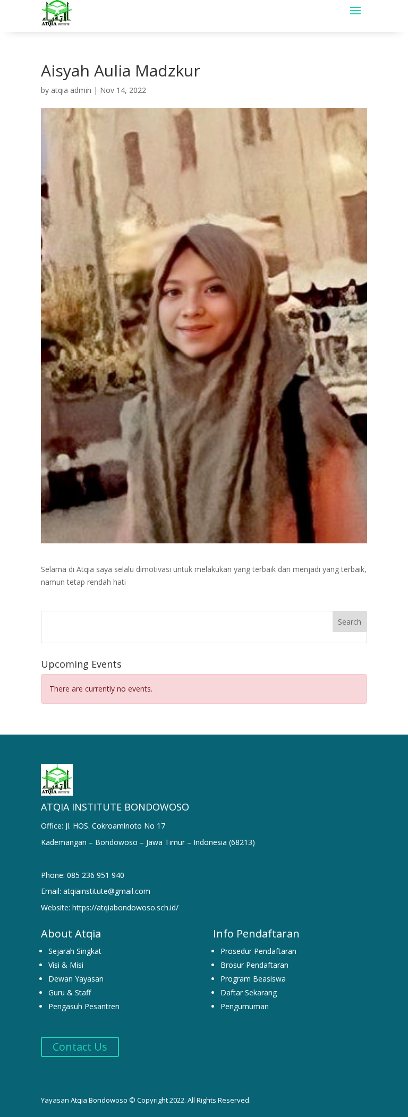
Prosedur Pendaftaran (258, 951)
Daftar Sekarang (248, 992)
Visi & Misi (65, 965)
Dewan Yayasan (76, 979)
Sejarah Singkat (74, 951)
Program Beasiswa (253, 979)
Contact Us (80, 1046)
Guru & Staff (69, 992)
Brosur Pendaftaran (254, 965)
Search (349, 622)
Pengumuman (244, 1006)
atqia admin (71, 90)
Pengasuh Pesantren (84, 1006)
